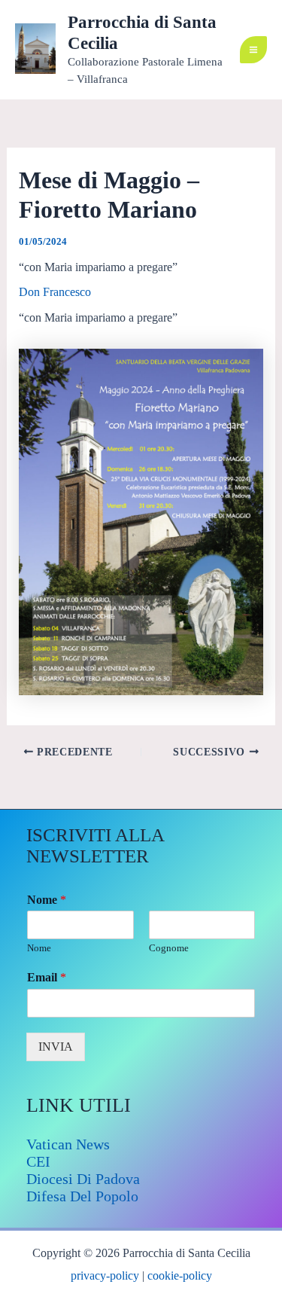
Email (46, 977)
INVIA (55, 1046)
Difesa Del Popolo (82, 1196)
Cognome (169, 948)
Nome (46, 899)
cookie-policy (179, 1275)
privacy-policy (105, 1275)
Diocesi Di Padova (83, 1178)
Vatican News (68, 1144)
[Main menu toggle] (253, 49)
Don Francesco (55, 291)
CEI (38, 1161)
